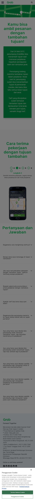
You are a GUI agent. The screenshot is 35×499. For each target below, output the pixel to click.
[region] (17, 483)
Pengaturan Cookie (17, 496)
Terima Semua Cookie (17, 492)
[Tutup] (31, 469)
